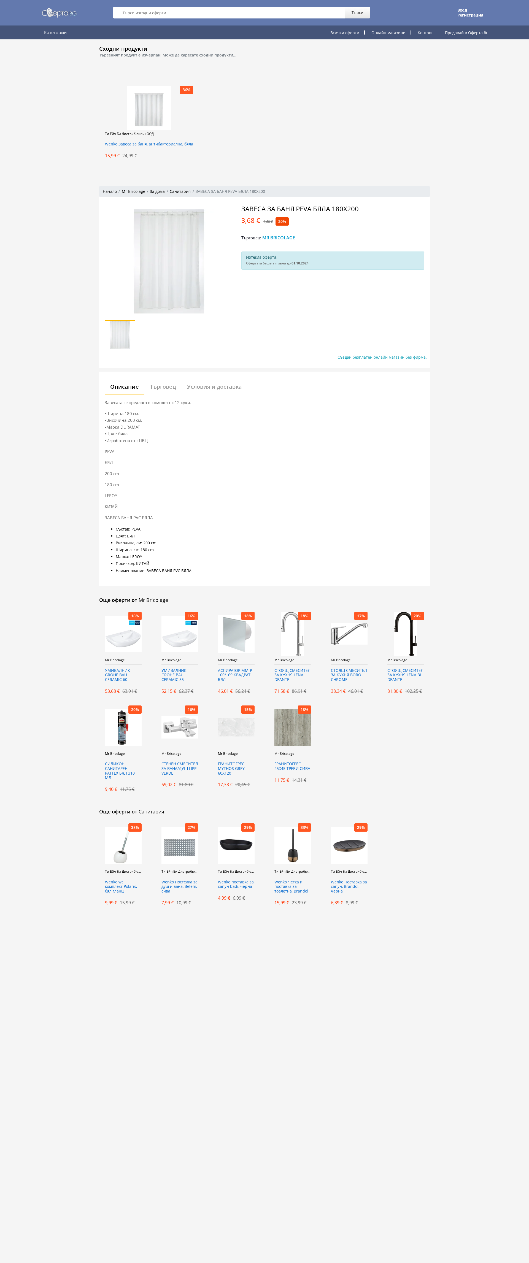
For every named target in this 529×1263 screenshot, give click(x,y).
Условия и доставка (214, 386)
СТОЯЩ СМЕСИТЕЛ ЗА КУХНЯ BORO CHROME (349, 675)
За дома (157, 191)
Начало (110, 191)
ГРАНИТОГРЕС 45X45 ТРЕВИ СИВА (292, 766)
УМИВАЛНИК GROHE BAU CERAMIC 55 (174, 675)
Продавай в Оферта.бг (466, 32)
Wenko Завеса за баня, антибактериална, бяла (149, 144)
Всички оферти (344, 32)
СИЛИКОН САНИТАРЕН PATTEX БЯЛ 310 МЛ (120, 771)
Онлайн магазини (388, 32)
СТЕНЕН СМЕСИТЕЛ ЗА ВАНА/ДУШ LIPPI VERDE (179, 769)
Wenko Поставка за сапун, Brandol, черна (349, 887)
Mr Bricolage (133, 191)
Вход (462, 10)
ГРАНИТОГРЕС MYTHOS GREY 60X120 (231, 769)
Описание (124, 386)
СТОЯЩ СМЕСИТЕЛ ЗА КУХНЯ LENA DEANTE (292, 675)
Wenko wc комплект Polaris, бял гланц (121, 887)
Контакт (425, 32)
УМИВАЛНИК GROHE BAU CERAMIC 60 (117, 675)
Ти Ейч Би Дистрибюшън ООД (129, 134)
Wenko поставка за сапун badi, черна (236, 884)
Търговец (163, 386)
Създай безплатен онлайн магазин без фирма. (382, 357)
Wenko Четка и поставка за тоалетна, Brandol (291, 887)
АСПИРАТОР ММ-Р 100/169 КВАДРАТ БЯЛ (235, 675)
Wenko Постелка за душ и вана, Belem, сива (179, 887)
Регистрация (470, 15)
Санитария (180, 191)
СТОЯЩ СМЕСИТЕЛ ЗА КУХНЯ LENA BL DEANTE (405, 675)
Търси (357, 12)
